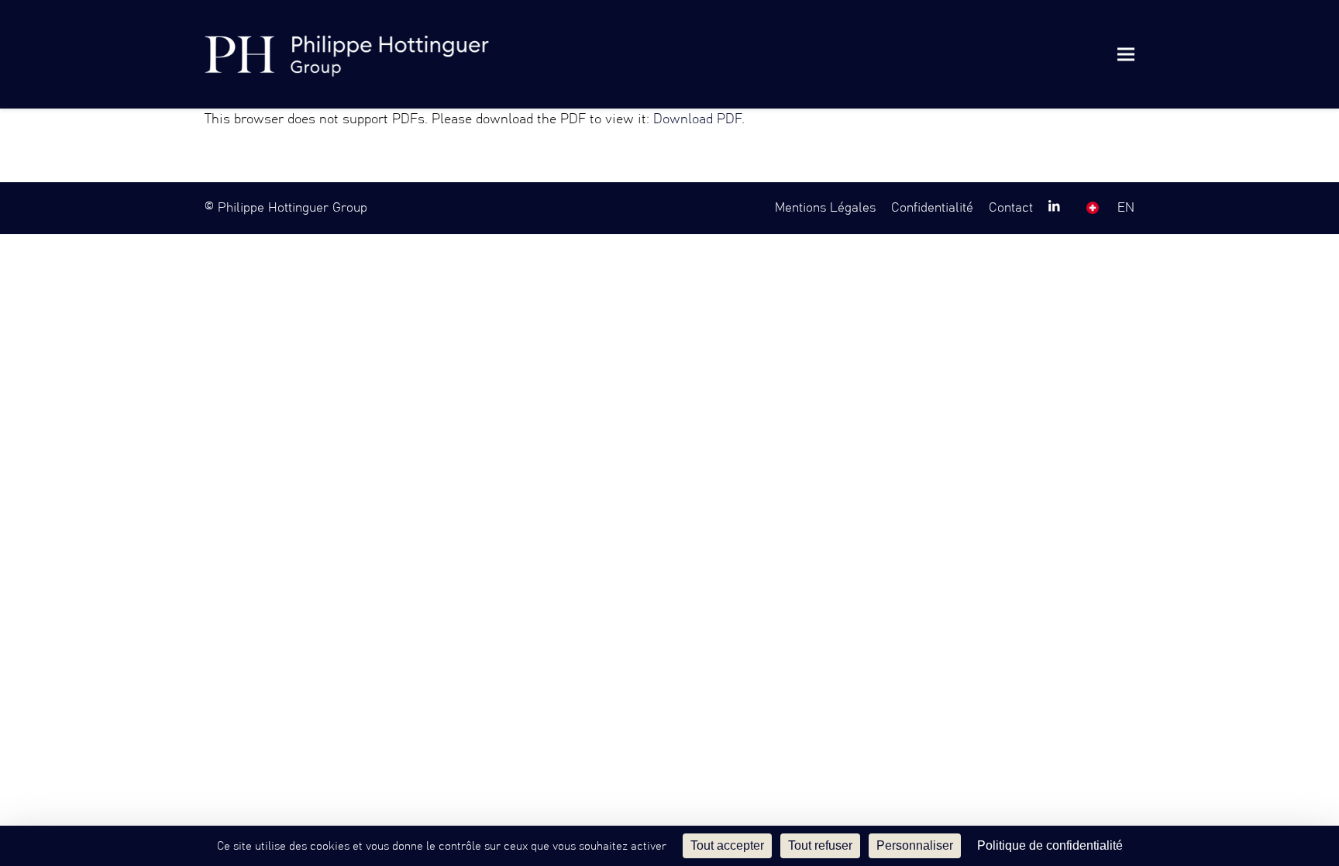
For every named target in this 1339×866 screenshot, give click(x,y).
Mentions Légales (825, 208)
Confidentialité (932, 208)
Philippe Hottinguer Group (292, 208)
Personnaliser (914, 845)
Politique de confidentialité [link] (1050, 845)
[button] (1125, 53)
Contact (1011, 208)
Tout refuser (820, 845)
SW (1092, 208)
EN (1125, 208)
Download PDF (697, 119)
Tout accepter (727, 845)
